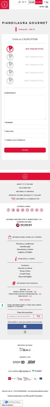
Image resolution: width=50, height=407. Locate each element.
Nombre (9, 122)
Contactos (25, 265)
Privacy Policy (25, 271)
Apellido (10, 131)
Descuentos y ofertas (25, 249)
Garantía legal (25, 247)
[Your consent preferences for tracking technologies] (2, 305)
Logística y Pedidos (25, 252)
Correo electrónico (15, 140)
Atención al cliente (25, 268)
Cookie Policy (25, 274)
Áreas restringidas (25, 277)
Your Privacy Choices (14, 402)
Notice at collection (7, 405)
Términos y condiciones (25, 244)
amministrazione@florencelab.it (38, 391)
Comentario (10, 93)
